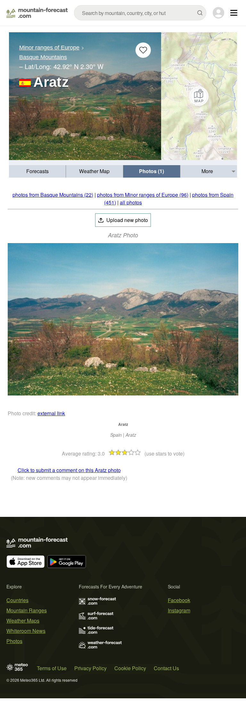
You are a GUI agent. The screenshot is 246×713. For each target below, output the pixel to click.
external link (51, 413)
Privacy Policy (90, 668)
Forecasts (37, 171)
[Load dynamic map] (199, 96)
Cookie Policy (130, 668)
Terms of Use (52, 668)
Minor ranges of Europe (49, 47)
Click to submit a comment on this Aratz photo (69, 470)
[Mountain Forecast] (37, 13)
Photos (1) (151, 171)
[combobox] (140, 12)
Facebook (179, 600)
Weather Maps (22, 620)
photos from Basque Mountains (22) (52, 194)
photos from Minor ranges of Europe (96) (142, 194)
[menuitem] (37, 171)
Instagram (179, 610)
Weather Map (94, 171)
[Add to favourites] (143, 50)
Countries (17, 600)
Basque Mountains (43, 57)
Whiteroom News (25, 630)
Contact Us (166, 668)
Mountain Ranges (26, 610)
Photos (14, 641)
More (207, 171)
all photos (131, 202)
